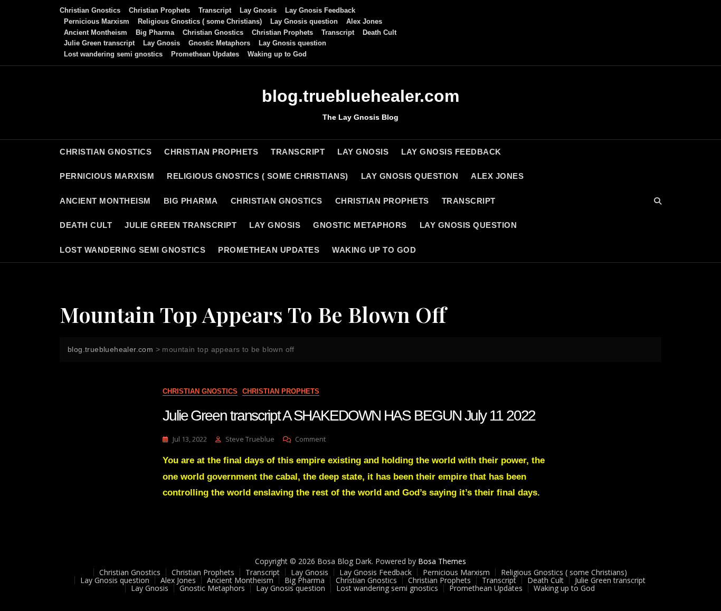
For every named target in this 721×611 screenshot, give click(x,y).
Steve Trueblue (249, 439)
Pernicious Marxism (96, 21)
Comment (310, 439)
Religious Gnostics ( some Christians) (200, 21)
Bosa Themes (442, 561)
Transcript (214, 10)
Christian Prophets (159, 10)
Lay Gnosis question (304, 21)
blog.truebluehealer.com (360, 96)
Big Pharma (155, 32)
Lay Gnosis (258, 10)
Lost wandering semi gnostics (113, 54)
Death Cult (379, 32)
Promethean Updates (205, 54)
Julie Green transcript (99, 43)
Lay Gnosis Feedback (320, 10)
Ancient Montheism (95, 32)
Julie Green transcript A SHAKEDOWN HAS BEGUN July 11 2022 (349, 415)
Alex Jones (364, 21)
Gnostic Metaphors (219, 43)
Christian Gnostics (90, 10)
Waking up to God (277, 54)
